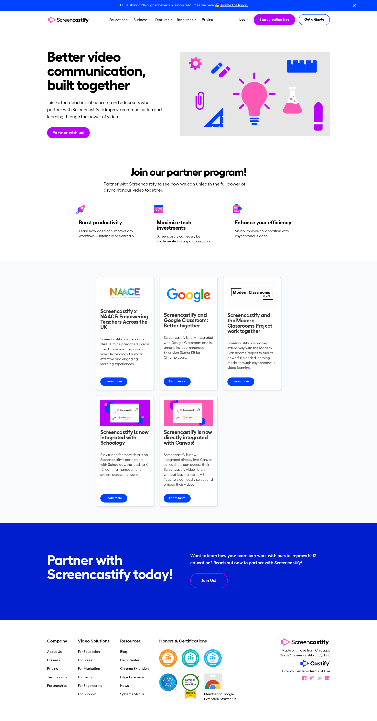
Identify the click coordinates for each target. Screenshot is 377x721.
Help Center (129, 660)
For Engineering (90, 686)
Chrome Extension (134, 669)
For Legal (85, 677)
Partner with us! (68, 132)
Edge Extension (132, 677)
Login (243, 20)
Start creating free (274, 19)
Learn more (114, 381)
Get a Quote (314, 19)
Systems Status (132, 694)
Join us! (208, 580)
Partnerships (57, 686)
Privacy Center (294, 671)
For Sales (85, 660)
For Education (89, 652)
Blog (123, 652)
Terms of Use (319, 671)
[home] (68, 19)
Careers (53, 660)
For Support (87, 694)
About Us (54, 652)
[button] (121, 19)
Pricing (207, 20)
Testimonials (57, 677)
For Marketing (89, 669)
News (124, 686)
